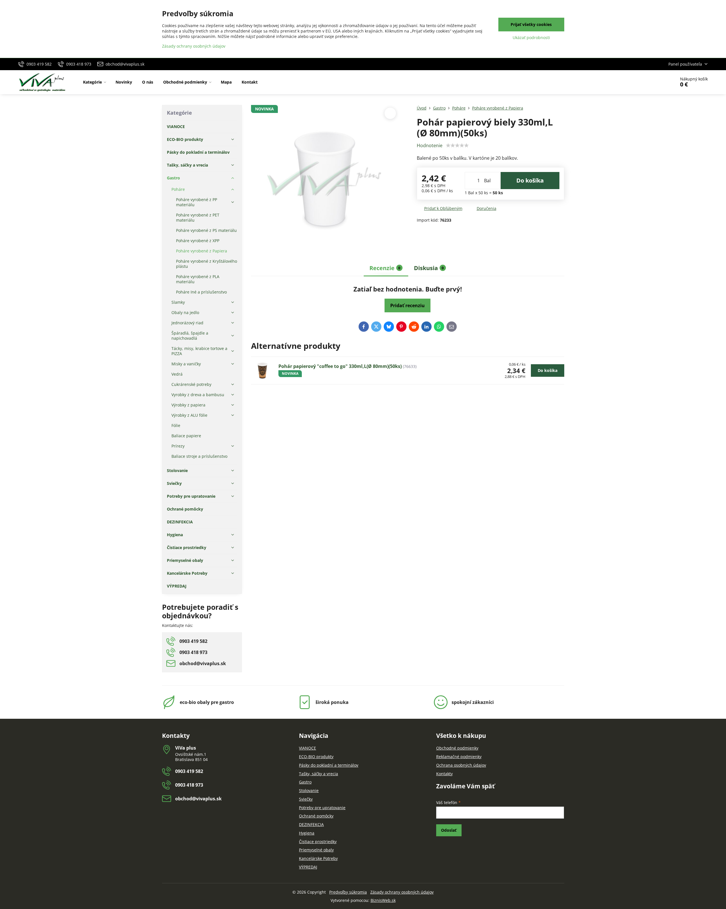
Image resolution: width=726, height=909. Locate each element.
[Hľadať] (655, 82)
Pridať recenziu (407, 305)
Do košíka (530, 180)
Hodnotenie (429, 145)
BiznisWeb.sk (383, 900)
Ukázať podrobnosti (531, 37)
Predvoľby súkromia (348, 892)
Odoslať (448, 830)
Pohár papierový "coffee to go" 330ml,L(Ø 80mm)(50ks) (340, 366)
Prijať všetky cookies (531, 24)
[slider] (457, 145)
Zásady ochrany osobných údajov (402, 892)
